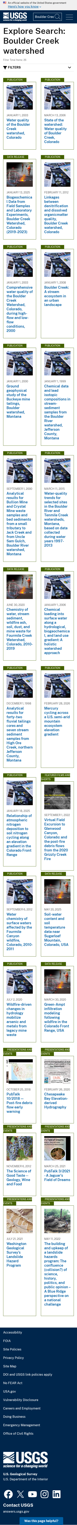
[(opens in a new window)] (8, 1493)
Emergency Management (21, 1425)
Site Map (9, 1366)
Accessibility (12, 1332)
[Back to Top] (62, 1510)
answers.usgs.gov (16, 1511)
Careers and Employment (21, 1408)
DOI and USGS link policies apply (27, 1374)
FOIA (7, 1341)
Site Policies (12, 1349)
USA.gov (9, 1391)
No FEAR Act (12, 1383)
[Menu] (69, 17)
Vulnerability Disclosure (20, 1400)
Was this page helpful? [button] (41, 1521)
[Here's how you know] (38, 5)
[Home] (15, 20)
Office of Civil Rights (18, 1433)
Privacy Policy (13, 1358)
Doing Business (14, 1417)
